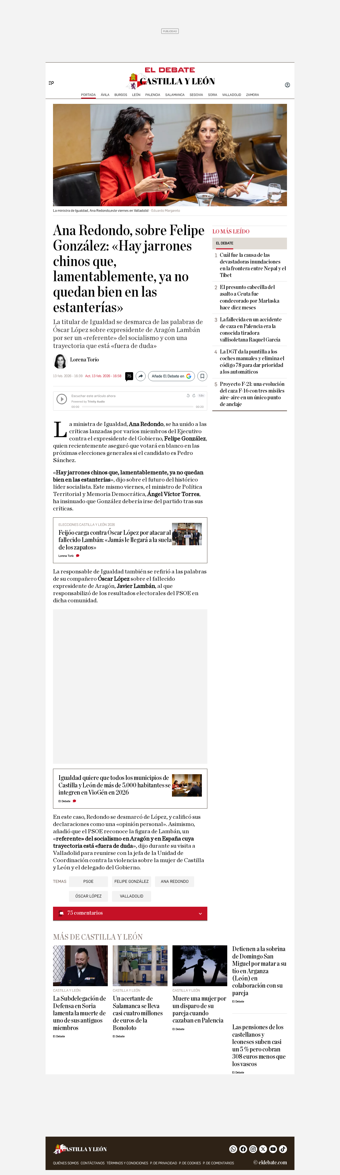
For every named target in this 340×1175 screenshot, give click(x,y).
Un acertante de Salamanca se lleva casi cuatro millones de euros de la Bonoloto (138, 1013)
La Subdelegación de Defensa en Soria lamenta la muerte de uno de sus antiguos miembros (79, 1013)
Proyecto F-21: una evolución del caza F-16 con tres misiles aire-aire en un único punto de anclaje (252, 394)
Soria (212, 95)
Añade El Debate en (168, 376)
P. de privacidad (163, 1163)
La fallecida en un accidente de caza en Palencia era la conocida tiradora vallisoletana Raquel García (251, 330)
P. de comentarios (218, 1163)
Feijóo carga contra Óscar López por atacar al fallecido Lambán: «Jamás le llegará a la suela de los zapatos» (114, 540)
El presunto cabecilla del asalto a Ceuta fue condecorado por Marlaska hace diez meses (249, 297)
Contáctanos (93, 1163)
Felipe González (131, 881)
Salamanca (175, 95)
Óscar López (88, 896)
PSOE (88, 881)
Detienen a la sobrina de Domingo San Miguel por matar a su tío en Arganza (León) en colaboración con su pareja (259, 971)
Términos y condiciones (127, 1163)
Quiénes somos (66, 1163)
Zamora (252, 95)
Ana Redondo (175, 881)
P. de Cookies (190, 1163)
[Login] (287, 85)
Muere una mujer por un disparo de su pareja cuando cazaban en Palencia (199, 1009)
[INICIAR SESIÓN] (287, 85)
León (136, 95)
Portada (88, 95)
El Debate (64, 801)
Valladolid (231, 95)
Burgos (120, 95)
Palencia (152, 95)
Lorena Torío (84, 360)
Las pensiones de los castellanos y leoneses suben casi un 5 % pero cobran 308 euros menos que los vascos (259, 1045)
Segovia (196, 95)
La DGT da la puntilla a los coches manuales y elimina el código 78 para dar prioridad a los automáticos (252, 362)
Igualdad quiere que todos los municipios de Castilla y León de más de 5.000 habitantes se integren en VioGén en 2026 (114, 785)
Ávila (105, 95)
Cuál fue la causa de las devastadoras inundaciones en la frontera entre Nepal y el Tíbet (253, 265)
